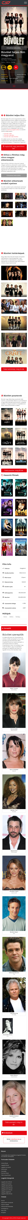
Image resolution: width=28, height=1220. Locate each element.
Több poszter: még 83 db (13, 470)
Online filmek (4, 1163)
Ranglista (3, 1212)
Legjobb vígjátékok (6, 1191)
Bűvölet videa (8, 133)
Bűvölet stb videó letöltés (11, 136)
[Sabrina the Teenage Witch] (7, 527)
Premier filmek (5, 1173)
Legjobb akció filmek (6, 1182)
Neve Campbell (13, 78)
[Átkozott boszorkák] (21, 507)
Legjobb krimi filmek (6, 1184)
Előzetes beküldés (14, 48)
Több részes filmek (6, 1175)
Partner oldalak (5, 1204)
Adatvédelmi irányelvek (7, 1202)
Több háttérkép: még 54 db (13, 369)
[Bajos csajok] (7, 547)
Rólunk (3, 1200)
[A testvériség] (21, 527)
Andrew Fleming (21, 74)
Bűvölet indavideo (9, 135)
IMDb (9, 67)
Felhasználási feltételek (7, 1206)
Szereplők (3, 1171)
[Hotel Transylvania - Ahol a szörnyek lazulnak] (21, 547)
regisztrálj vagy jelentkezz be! (14, 147)
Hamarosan (4, 1169)
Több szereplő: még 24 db (13, 1123)
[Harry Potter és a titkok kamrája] (21, 488)
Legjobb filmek (5, 1165)
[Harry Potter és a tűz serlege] (7, 507)
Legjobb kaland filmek (7, 1188)
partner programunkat (13, 129)
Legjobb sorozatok (6, 1167)
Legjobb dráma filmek (6, 1185)
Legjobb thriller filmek (6, 1193)
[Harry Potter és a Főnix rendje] (7, 488)
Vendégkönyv (4, 1208)
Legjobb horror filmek (6, 1189)
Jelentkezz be (15, 1139)
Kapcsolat (3, 1210)
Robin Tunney (21, 77)
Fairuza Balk (4, 78)
